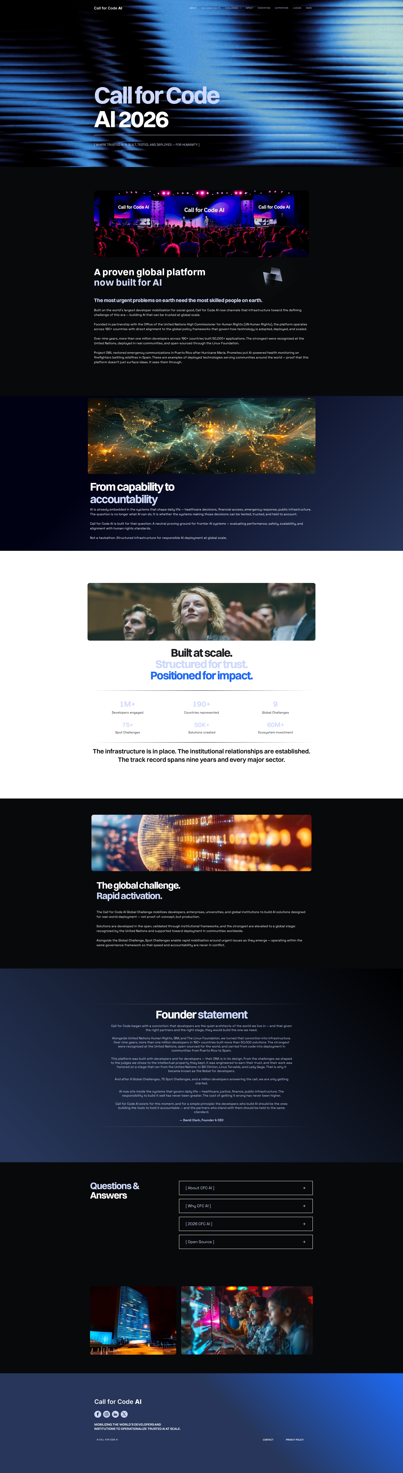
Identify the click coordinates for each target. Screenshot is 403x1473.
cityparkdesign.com (104, 1449)
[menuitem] (193, 8)
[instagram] (106, 1414)
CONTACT (268, 1439)
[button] (246, 1188)
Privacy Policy (295, 1439)
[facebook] (97, 1414)
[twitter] (124, 1414)
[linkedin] (115, 1414)
